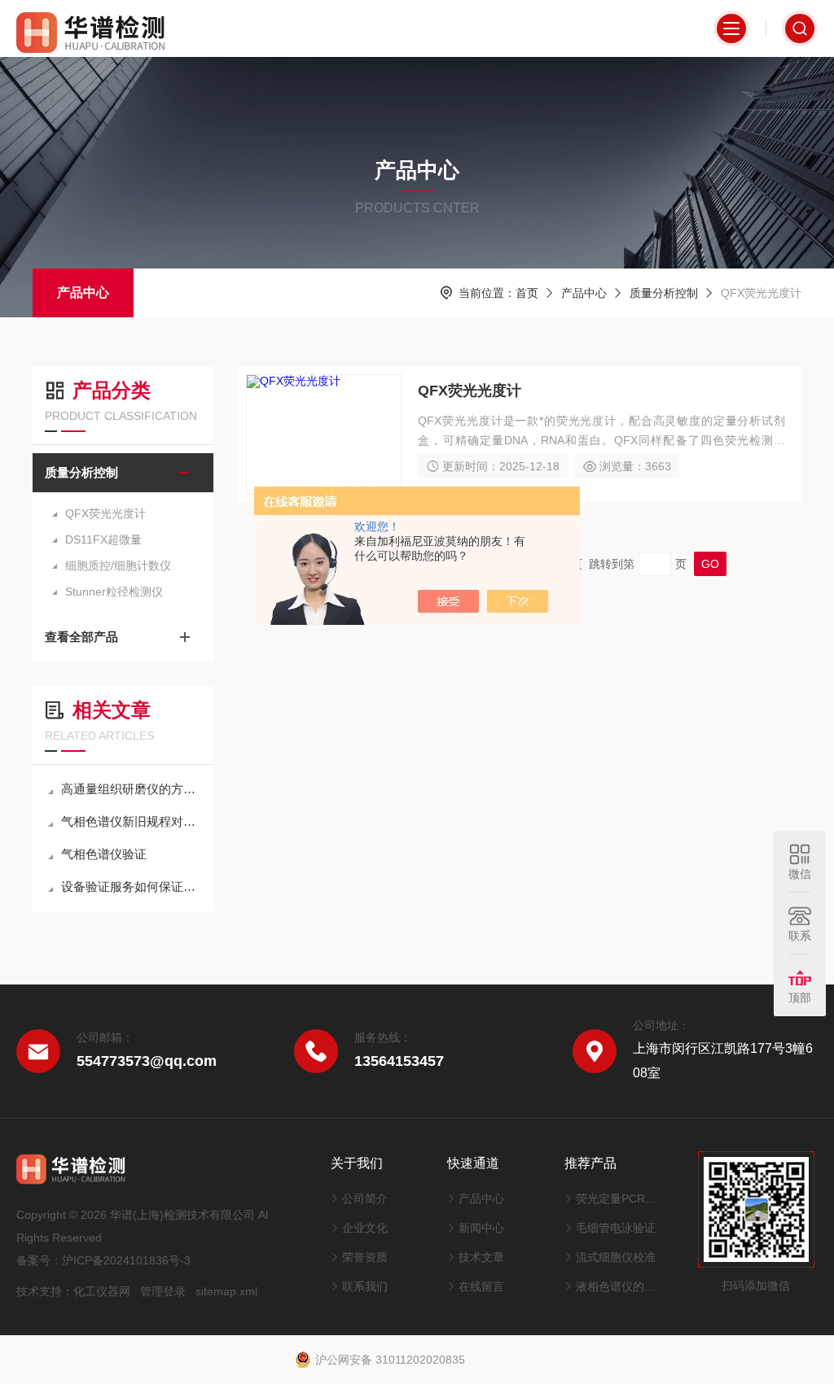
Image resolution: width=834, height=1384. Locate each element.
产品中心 (83, 292)
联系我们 (365, 1286)
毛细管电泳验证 (616, 1227)
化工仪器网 (101, 1291)
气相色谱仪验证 (104, 854)
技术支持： (44, 1291)
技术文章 (481, 1257)
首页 (527, 292)
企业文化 (365, 1227)
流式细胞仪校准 (616, 1257)
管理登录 (163, 1291)
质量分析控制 (664, 292)
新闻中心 (481, 1227)
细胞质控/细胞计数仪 (118, 565)
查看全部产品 (81, 637)
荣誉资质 (365, 1257)
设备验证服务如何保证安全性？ (131, 886)
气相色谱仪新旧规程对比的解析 (131, 821)
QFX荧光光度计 (105, 513)
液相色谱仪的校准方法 (620, 1286)
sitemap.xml (226, 1291)
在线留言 (481, 1286)
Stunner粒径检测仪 (114, 591)
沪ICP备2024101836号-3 (126, 1260)
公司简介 (365, 1198)
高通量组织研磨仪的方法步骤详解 (131, 789)
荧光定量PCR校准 (620, 1198)
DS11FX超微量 (103, 539)
